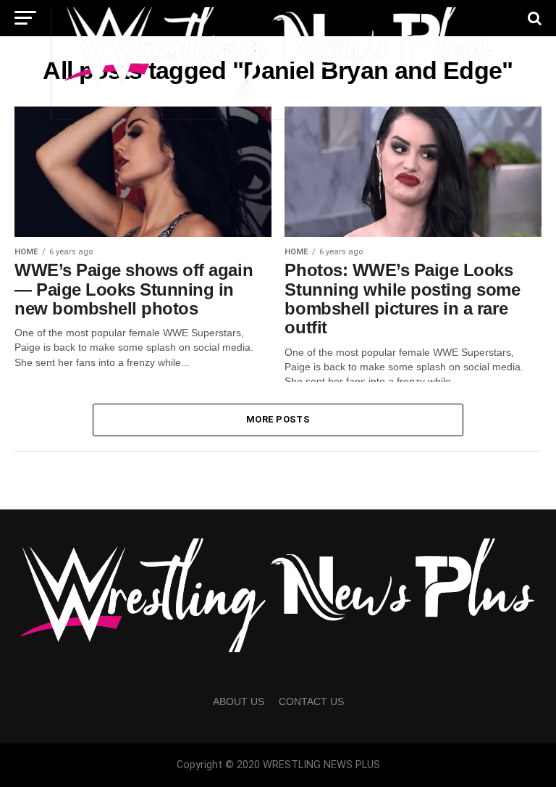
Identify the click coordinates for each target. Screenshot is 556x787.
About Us (238, 701)
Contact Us (311, 701)
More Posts (278, 419)
